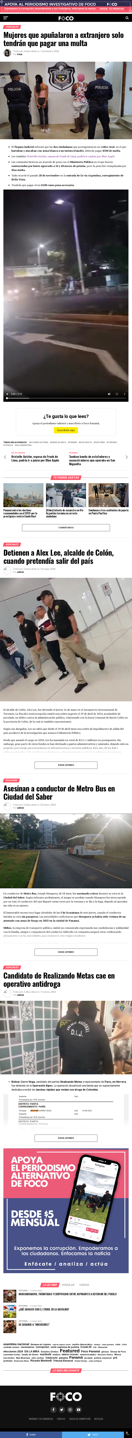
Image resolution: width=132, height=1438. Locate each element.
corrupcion (42, 1347)
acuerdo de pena (39, 442)
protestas (8, 1361)
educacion (102, 1347)
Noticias (98, 1418)
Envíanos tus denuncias (41, 1418)
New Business (23, 1358)
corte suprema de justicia (65, 1347)
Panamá (76, 1357)
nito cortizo (38, 1358)
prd (115, 1358)
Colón (124, 1344)
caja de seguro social (62, 1344)
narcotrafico (9, 1358)
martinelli (45, 1354)
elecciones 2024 (13, 1351)
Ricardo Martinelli (41, 1360)
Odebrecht (51, 1358)
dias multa (86, 442)
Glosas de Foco (118, 1352)
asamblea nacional (16, 1344)
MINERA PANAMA (70, 1355)
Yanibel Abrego (80, 1361)
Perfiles (61, 1418)
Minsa (117, 1354)
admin (20, 572)
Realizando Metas (21, 1361)
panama (63, 1358)
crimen (73, 442)
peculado (88, 1358)
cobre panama (108, 1344)
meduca (56, 1355)
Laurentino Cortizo (11, 1355)
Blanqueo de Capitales (41, 1344)
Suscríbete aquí (66, 430)
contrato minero (11, 1347)
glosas (105, 1351)
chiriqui (97, 1344)
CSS (94, 1347)
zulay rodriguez (95, 1361)
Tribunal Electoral (63, 1360)
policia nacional (103, 1358)
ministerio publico (88, 1355)
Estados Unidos (49, 1352)
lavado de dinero (30, 1355)
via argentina (24, 445)
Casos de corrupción (79, 1418)
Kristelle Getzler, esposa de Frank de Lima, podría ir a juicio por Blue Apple (71, 156)
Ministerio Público (105, 1355)
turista (9, 445)
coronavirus (27, 1347)
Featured (100, 442)
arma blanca (58, 442)
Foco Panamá (90, 1351)
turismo (112, 442)
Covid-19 (85, 1347)
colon (117, 1344)
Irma (19, 54)
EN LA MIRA (31, 1351)
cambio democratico (82, 1345)
